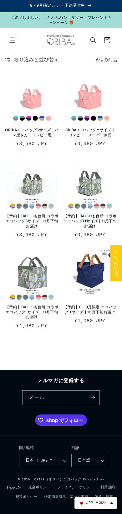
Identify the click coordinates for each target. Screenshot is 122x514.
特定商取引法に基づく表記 (66, 497)
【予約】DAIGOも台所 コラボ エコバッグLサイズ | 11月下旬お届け (31, 312)
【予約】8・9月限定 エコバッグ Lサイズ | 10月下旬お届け (90, 309)
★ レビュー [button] (116, 263)
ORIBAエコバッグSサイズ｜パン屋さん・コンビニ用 (32, 132)
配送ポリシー (27, 497)
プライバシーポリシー (75, 487)
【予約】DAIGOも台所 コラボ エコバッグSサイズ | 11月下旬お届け (31, 221)
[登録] (92, 397)
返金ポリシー (39, 487)
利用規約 (107, 487)
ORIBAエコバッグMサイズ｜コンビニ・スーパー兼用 (90, 132)
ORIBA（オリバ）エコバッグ (58, 479)
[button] (12, 40)
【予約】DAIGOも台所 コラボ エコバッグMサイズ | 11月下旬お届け (90, 221)
